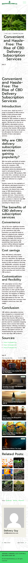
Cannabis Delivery (17, 33)
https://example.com (10, 342)
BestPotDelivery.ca (12, 559)
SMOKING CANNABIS (8, 554)
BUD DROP (5, 555)
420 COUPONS (20, 554)
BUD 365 (12, 555)
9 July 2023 (8, 33)
